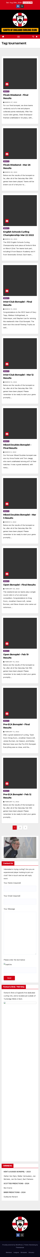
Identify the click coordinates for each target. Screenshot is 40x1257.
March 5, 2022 (10, 522)
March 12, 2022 (11, 382)
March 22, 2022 (11, 239)
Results (6, 91)
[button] (33, 37)
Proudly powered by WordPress (12, 1245)
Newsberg (32, 1245)
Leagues (16, 1252)
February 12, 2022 (12, 801)
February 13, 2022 (12, 731)
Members (9, 1252)
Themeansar (20, 1247)
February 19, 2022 (12, 662)
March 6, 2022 (10, 452)
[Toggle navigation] (18, 36)
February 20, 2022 (12, 589)
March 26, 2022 (11, 172)
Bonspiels (24, 1252)
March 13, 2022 (11, 309)
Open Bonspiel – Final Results (19, 584)
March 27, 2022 (11, 102)
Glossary (31, 1252)
